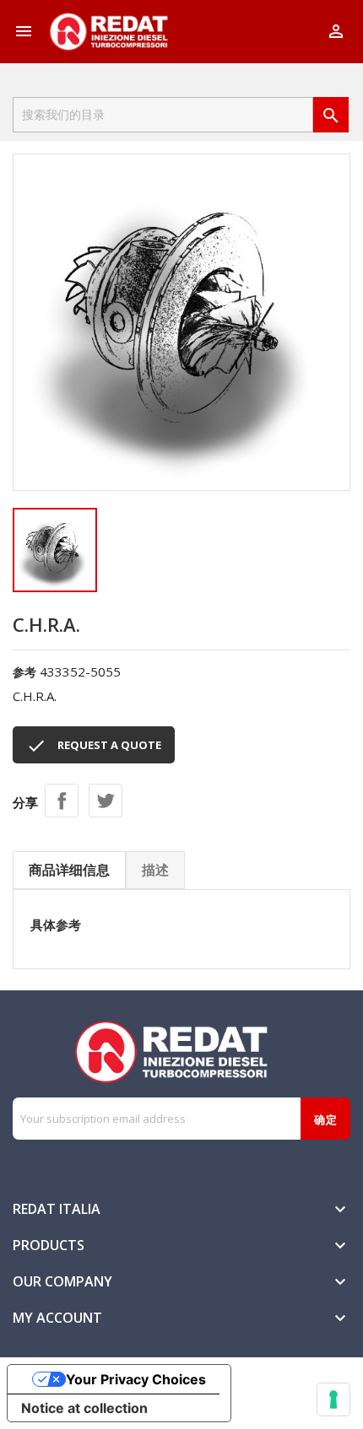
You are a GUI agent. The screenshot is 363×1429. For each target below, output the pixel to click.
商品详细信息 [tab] (69, 869)
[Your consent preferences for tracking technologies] (333, 1399)
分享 (62, 800)
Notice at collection (84, 1407)
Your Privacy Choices (136, 1379)
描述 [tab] (155, 869)
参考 (24, 672)
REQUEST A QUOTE (93, 746)
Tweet (105, 800)
